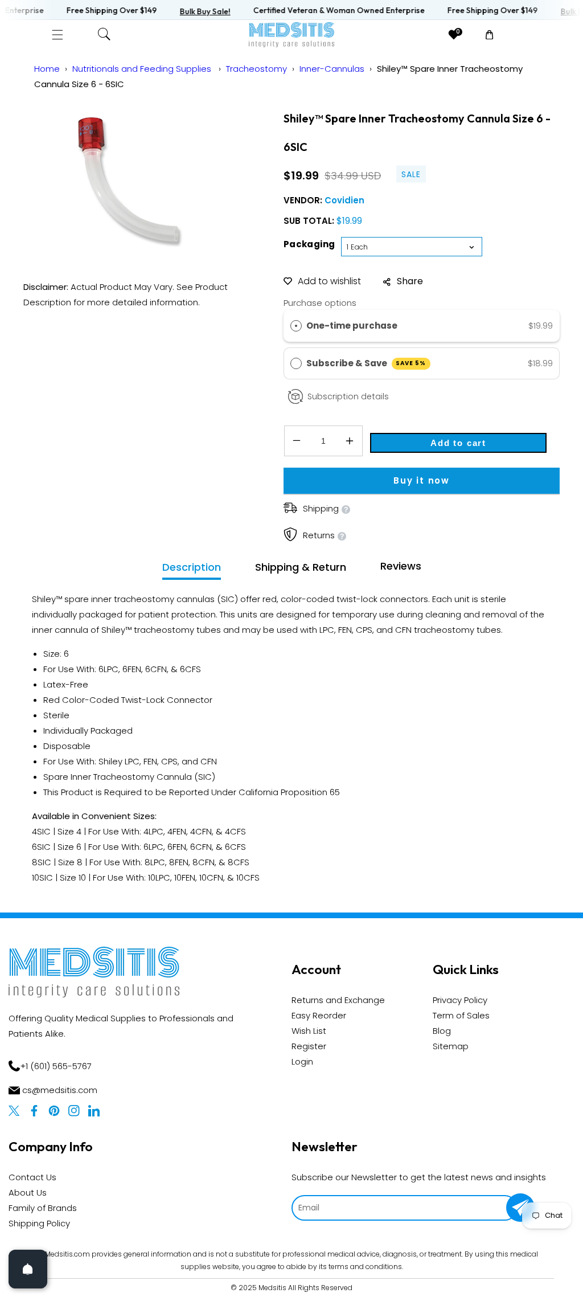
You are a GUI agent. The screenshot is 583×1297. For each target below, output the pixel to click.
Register (309, 1046)
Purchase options (320, 303)
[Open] (28, 1269)
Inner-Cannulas (331, 69)
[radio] (296, 326)
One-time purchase (351, 326)
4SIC (41, 831)
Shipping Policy (39, 1223)
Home (47, 69)
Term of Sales (461, 1015)
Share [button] (410, 281)
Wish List (309, 1031)
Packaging (309, 244)
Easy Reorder (319, 1015)
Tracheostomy (256, 69)
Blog (442, 1031)
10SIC (42, 877)
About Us (28, 1192)
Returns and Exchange (338, 1000)
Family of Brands (43, 1208)
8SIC (41, 862)
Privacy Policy (460, 1000)
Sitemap (451, 1046)
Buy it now (421, 480)
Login (302, 1061)
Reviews (400, 566)
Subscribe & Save (366, 363)
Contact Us (32, 1177)
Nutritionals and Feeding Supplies (143, 69)
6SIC (41, 847)
